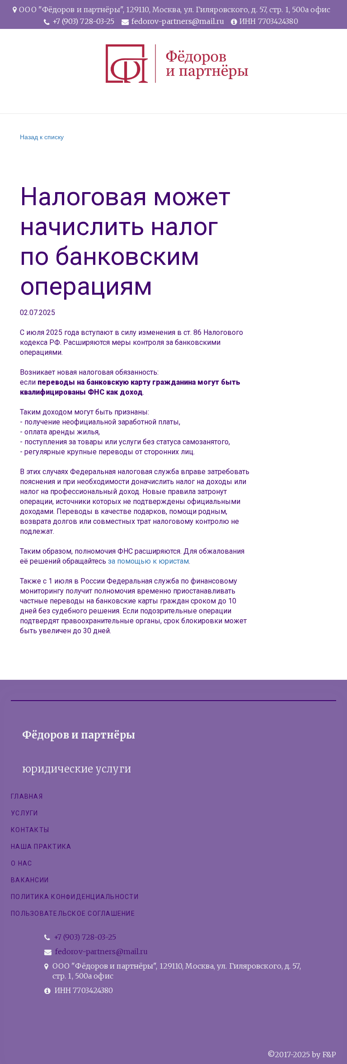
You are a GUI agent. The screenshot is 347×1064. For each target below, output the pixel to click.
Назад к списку (42, 136)
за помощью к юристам (148, 561)
